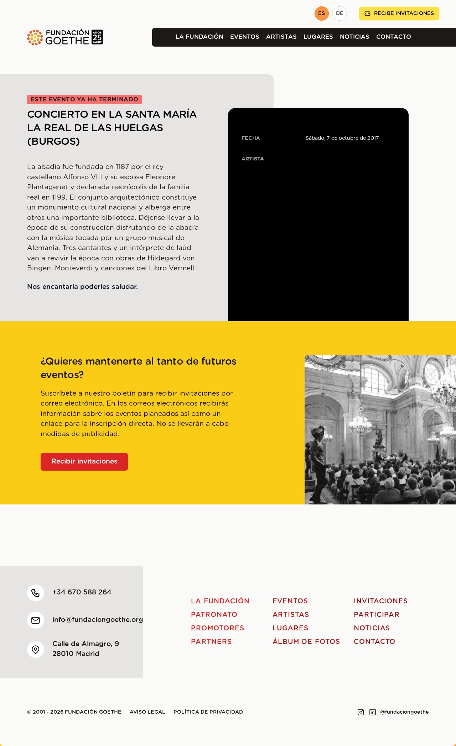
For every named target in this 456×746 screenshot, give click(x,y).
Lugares (318, 37)
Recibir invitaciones (84, 461)
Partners (211, 642)
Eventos (244, 37)
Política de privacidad (208, 712)
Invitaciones (381, 601)
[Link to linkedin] (372, 712)
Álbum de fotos (306, 642)
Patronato (214, 615)
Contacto (393, 37)
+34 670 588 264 (82, 592)
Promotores (217, 628)
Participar (377, 615)
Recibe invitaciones (404, 13)
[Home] (51, 37)
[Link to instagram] (361, 712)
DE (339, 13)
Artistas (281, 37)
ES (321, 13)
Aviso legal (147, 712)
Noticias (354, 37)
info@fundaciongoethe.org (97, 620)
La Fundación (199, 37)
